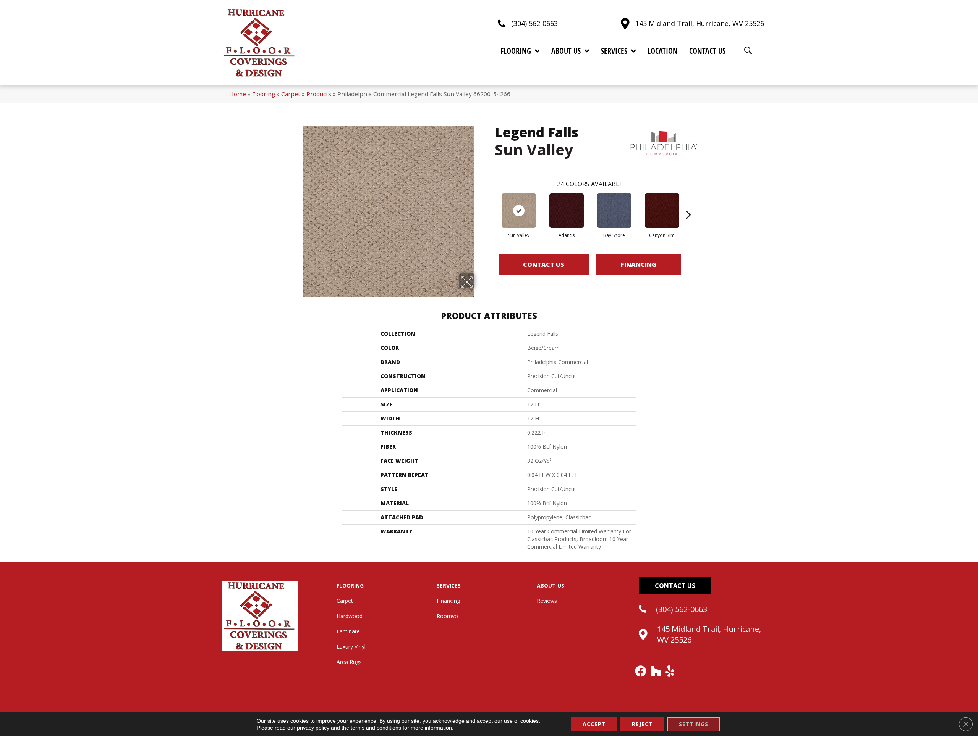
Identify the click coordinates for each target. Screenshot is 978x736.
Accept (594, 724)
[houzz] (656, 671)
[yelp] (670, 671)
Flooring (263, 94)
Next (688, 203)
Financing (638, 264)
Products (318, 94)
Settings (693, 724)
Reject (642, 724)
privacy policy (313, 728)
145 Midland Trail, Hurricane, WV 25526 (699, 23)
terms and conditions (376, 728)
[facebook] (641, 671)
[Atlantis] (566, 211)
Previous (491, 203)
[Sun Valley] (519, 211)
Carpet (290, 94)
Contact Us (543, 264)
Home (237, 94)
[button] (675, 585)
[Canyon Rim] (662, 211)
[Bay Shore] (614, 211)
